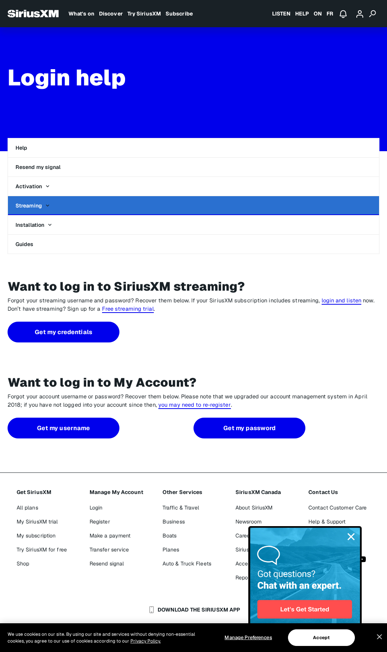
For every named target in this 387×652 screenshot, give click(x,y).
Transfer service (109, 549)
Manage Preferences (248, 637)
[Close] (379, 636)
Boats (170, 535)
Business (174, 521)
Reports (244, 577)
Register (100, 521)
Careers (244, 535)
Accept (321, 638)
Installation (29, 224)
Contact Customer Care (337, 507)
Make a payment (110, 535)
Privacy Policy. (145, 641)
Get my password (249, 428)
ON (318, 13)
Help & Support (326, 521)
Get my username (63, 428)
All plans (27, 507)
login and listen (342, 300)
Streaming (28, 205)
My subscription (36, 535)
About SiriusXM (253, 507)
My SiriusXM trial (37, 521)
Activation (28, 186)
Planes (171, 549)
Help (21, 147)
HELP (302, 13)
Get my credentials (63, 332)
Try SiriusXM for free (42, 549)
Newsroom (248, 521)
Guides (24, 244)
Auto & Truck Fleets (187, 563)
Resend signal (107, 563)
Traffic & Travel (181, 507)
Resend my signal (38, 167)
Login (96, 507)
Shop (23, 563)
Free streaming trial (128, 308)
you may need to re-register (194, 404)
